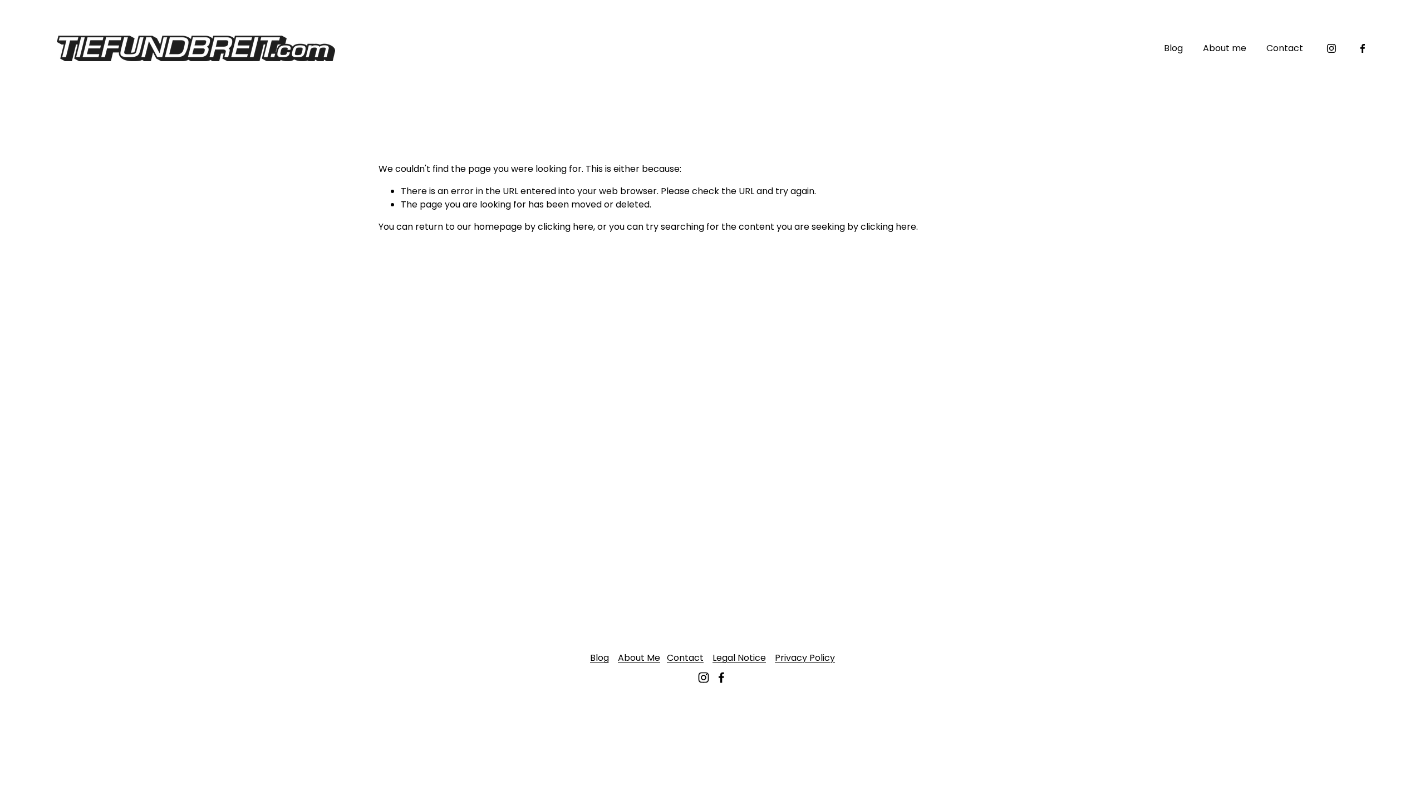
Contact (1284, 48)
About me (1224, 48)
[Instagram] (1331, 48)
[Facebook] (1362, 48)
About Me (639, 657)
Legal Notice (739, 657)
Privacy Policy (805, 657)
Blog (1173, 48)
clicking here (565, 226)
